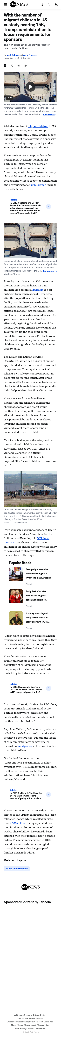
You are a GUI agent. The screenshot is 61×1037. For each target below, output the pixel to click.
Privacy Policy (39, 1015)
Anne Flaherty (30, 55)
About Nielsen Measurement (23, 1025)
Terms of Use (43, 1025)
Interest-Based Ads (44, 1021)
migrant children (38, 126)
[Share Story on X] (11, 65)
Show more (48, 115)
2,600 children (18, 823)
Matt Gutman (13, 55)
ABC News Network (23, 1015)
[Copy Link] (25, 65)
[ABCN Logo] (19, 4)
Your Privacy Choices (24, 1028)
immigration (38, 184)
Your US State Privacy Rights (30, 1018)
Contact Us (40, 1028)
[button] (5, 4)
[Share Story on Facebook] (5, 65)
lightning (37, 289)
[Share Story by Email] (18, 65)
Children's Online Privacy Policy (21, 1021)
